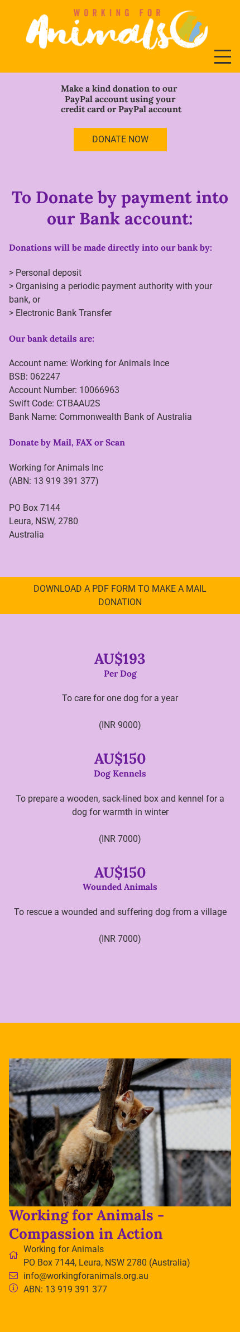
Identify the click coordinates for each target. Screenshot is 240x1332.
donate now (120, 139)
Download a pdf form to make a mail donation (120, 595)
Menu (222, 50)
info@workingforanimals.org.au (85, 1276)
